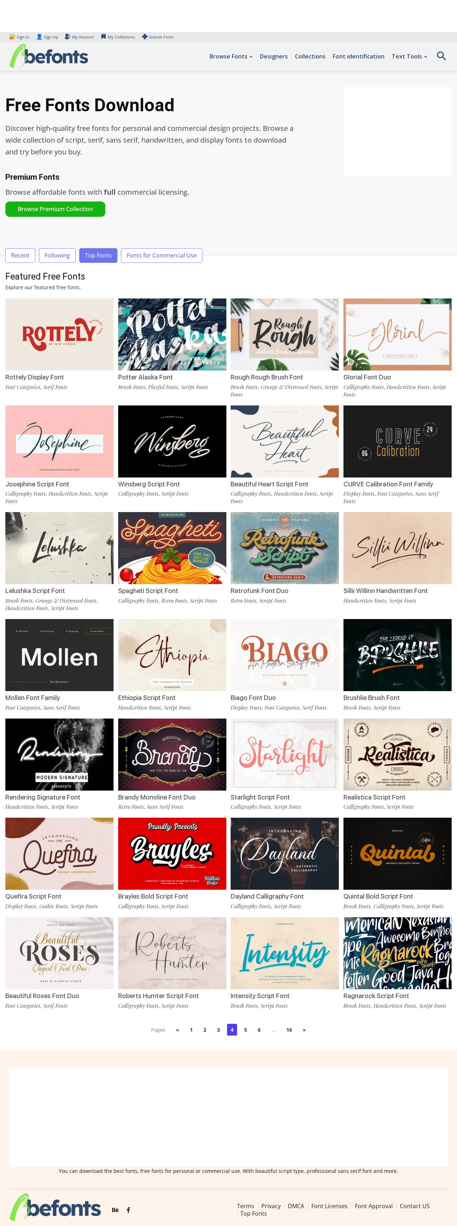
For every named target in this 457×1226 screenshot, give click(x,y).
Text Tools (407, 56)
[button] (441, 58)
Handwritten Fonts (408, 386)
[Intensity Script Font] (285, 953)
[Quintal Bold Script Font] (397, 854)
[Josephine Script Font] (59, 441)
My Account (83, 37)
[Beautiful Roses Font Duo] (59, 953)
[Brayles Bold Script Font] (172, 854)
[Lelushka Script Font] (59, 548)
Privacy (271, 1206)
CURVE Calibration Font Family (388, 484)
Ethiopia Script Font (147, 697)
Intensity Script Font (260, 996)
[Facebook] (128, 1210)
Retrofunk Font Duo (259, 590)
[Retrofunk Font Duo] (285, 548)
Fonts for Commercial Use (162, 255)
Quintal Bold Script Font (378, 896)
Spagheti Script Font (148, 590)
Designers (274, 56)
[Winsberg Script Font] (172, 441)
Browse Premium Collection (55, 209)
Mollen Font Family (32, 697)
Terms (245, 1206)
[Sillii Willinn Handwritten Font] (397, 548)
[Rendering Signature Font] (59, 755)
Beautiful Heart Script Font (269, 484)
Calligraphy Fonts (363, 386)
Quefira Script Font (33, 896)
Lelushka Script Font (35, 590)
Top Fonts (98, 255)
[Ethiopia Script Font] (172, 655)
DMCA (296, 1206)
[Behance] (115, 1210)
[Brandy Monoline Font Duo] (172, 755)
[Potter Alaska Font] (172, 334)
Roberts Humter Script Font (158, 996)
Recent (20, 255)
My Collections (121, 37)
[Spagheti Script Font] (172, 548)
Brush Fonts (131, 386)
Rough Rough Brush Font (267, 377)
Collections (310, 56)
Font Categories (22, 386)
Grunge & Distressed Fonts (291, 386)
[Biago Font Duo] (285, 655)
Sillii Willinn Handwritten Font (385, 590)
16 (289, 1029)
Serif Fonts (55, 386)
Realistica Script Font (374, 797)
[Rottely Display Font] (59, 334)
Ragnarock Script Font (376, 996)
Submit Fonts (161, 37)
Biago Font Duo (253, 697)
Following (57, 255)
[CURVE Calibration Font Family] (397, 441)
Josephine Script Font (37, 484)
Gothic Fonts (53, 906)
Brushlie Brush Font (371, 697)
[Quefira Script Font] (59, 854)
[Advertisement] (398, 131)
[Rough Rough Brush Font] (285, 334)
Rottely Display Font (34, 377)
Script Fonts (194, 386)
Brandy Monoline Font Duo (157, 797)
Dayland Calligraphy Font (267, 896)
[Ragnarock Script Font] (397, 953)
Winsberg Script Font (149, 484)
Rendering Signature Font (42, 797)
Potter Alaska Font (145, 377)
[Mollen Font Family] (59, 655)
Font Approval (374, 1206)
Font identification (359, 56)
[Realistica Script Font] (397, 755)
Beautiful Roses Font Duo (42, 996)
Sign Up (47, 37)
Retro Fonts (174, 600)
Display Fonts (359, 493)
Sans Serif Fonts (61, 707)
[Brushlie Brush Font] (397, 655)
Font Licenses (329, 1206)
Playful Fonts (163, 386)
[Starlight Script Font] (285, 755)
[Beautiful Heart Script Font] (285, 441)
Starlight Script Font (260, 797)
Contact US (415, 1206)
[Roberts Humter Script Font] (172, 953)
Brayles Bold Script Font (153, 896)
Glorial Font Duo (367, 377)
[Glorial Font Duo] (397, 334)
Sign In (19, 37)
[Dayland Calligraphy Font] (285, 854)
